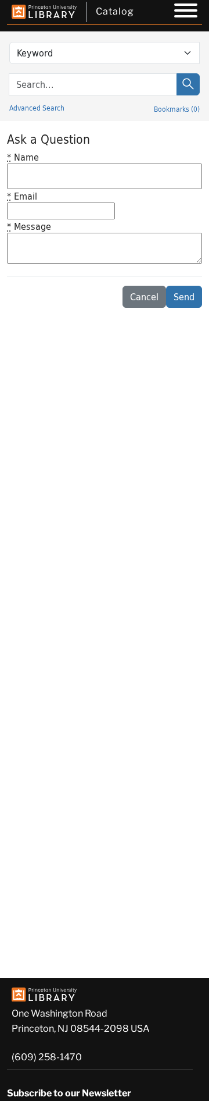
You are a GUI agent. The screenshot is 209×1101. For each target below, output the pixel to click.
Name (23, 157)
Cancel (144, 296)
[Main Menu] (186, 12)
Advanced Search (36, 107)
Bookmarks (177, 109)
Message (29, 226)
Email (22, 196)
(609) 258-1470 (47, 1057)
